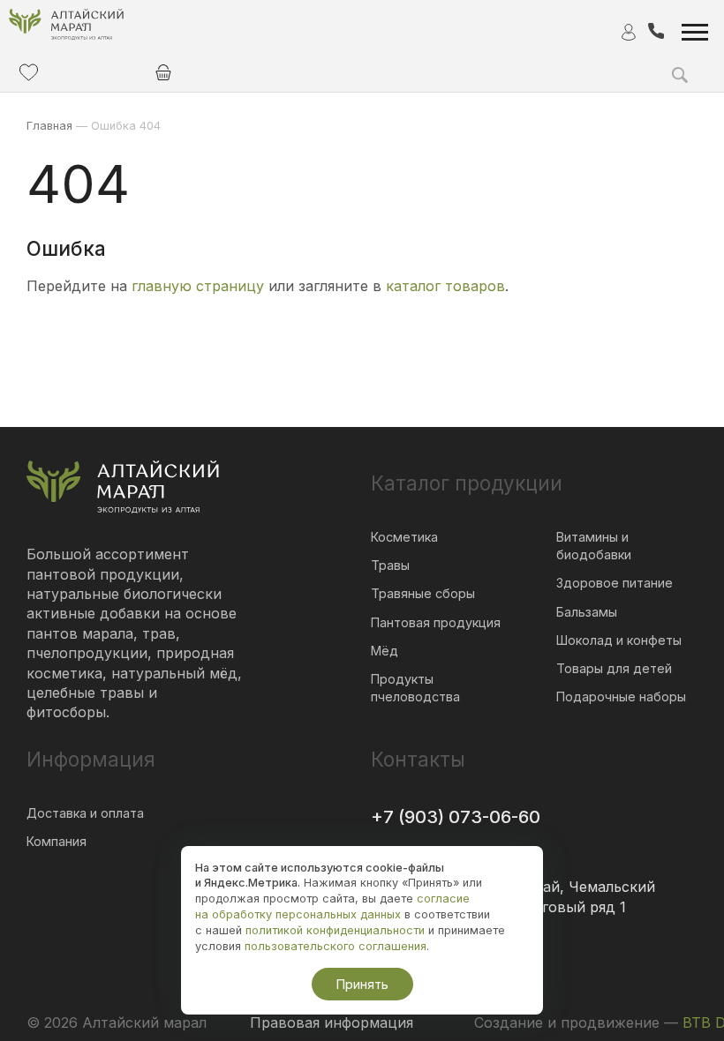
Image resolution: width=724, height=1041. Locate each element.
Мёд (384, 650)
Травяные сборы (423, 593)
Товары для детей (614, 668)
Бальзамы (586, 611)
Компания (56, 841)
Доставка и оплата (85, 812)
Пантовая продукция (436, 622)
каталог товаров (445, 286)
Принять (362, 984)
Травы (390, 565)
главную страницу (198, 286)
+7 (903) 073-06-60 (455, 817)
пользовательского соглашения (335, 946)
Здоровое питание (614, 582)
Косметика (404, 536)
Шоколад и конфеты (619, 640)
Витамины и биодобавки (593, 545)
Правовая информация (331, 1022)
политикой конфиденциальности (335, 930)
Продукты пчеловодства (415, 687)
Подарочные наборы (621, 696)
